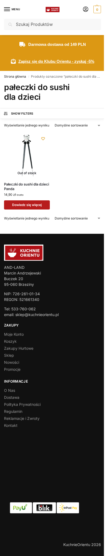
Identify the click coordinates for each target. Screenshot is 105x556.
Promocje (12, 369)
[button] (96, 9)
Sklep (9, 355)
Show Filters (22, 113)
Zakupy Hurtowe (18, 348)
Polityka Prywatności (22, 404)
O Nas (9, 390)
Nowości (11, 362)
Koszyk (10, 341)
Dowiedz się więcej (27, 205)
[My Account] (85, 9)
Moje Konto (14, 334)
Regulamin (13, 411)
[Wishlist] (43, 139)
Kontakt (11, 425)
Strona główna (15, 76)
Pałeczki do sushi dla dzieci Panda (26, 186)
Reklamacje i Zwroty (22, 418)
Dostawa (11, 397)
